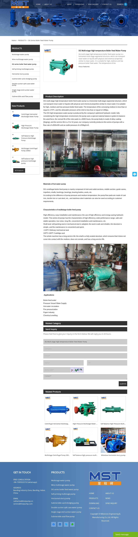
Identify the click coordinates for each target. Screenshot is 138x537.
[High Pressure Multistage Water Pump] (85, 408)
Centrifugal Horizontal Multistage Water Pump (58, 424)
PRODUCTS (22, 40)
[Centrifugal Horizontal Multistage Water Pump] (57, 408)
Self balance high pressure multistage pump (86, 455)
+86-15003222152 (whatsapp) (25, 482)
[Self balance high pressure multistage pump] (85, 439)
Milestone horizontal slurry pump (113, 455)
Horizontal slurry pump (20, 74)
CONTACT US (94, 508)
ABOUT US (109, 493)
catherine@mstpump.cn (23, 501)
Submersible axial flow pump (22, 96)
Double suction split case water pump (23, 84)
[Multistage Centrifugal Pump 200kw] (57, 439)
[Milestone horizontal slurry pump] (113, 439)
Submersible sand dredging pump (24, 79)
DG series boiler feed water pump (40, 40)
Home (14, 40)
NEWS (107, 498)
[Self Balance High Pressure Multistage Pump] (113, 408)
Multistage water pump (20, 54)
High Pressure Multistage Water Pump (86, 424)
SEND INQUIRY (111, 503)
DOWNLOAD (94, 503)
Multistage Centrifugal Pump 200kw (58, 455)
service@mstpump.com (23, 504)
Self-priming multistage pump (23, 69)
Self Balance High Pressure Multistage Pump (114, 424)
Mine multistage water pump (22, 59)
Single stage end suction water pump (23, 91)
